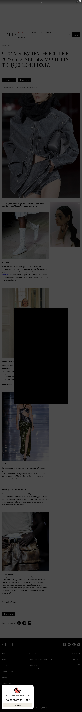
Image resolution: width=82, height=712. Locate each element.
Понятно (18, 705)
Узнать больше (23, 701)
